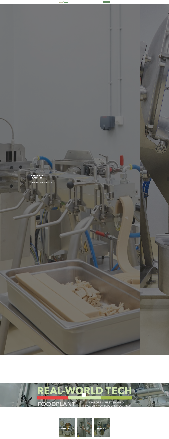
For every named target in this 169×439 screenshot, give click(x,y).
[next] (168, 179)
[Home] (63, 2)
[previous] (1, 179)
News (97, 2)
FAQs (100, 2)
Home (75, 2)
